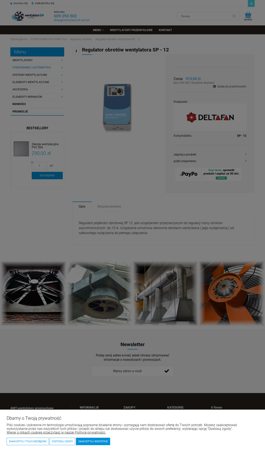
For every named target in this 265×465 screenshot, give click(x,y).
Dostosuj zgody (62, 441)
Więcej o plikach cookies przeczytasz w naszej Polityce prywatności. (56, 432)
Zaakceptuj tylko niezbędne (28, 441)
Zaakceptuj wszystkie (93, 441)
